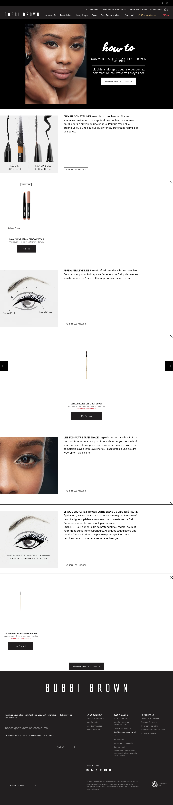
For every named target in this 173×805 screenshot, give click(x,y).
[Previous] (6, 3)
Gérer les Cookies (92, 789)
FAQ (115, 736)
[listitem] (27, 219)
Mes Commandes (94, 726)
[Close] (167, 3)
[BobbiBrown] (22, 14)
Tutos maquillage (148, 733)
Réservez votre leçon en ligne (118, 81)
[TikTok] (105, 770)
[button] (129, 15)
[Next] (163, 3)
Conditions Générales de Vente (97, 784)
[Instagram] (87, 770)
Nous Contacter (120, 718)
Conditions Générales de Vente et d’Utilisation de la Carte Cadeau (125, 753)
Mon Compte (92, 722)
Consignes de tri (134, 787)
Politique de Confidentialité (95, 787)
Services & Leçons (149, 722)
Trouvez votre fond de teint (153, 729)
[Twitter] (96, 770)
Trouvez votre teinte (150, 726)
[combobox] (22, 785)
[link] (166, 9)
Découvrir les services (150, 718)
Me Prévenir (86, 416)
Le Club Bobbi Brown (138, 9)
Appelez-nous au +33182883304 (121, 723)
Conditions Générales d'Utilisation (121, 784)
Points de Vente (93, 729)
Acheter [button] (26, 249)
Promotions (119, 739)
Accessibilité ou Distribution (117, 787)
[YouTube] (110, 770)
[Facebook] (92, 770)
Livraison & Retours (122, 728)
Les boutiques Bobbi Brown (114, 9)
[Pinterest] (101, 770)
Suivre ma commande (123, 743)
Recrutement (119, 747)
